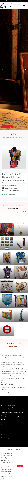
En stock (3, 429)
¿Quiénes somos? (13, 346)
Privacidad (4, 441)
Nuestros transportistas (8, 435)
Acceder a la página (7, 127)
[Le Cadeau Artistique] (10, 5)
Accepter (20, 466)
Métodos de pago (6, 438)
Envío (3, 432)
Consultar (12, 194)
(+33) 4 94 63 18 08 (15, 1)
